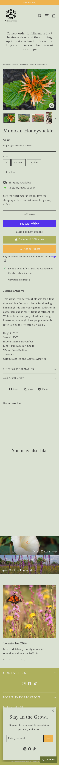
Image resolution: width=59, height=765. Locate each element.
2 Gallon (33, 162)
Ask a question (14, 378)
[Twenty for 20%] (29, 611)
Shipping (7, 145)
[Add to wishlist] (7, 414)
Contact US (14, 672)
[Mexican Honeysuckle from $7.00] (12, 417)
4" (7, 162)
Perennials (24, 64)
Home (5, 64)
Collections (13, 64)
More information (21, 697)
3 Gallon (10, 172)
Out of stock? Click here (31, 239)
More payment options (29, 231)
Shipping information (18, 369)
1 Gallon (18, 162)
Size (6, 156)
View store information (19, 280)
